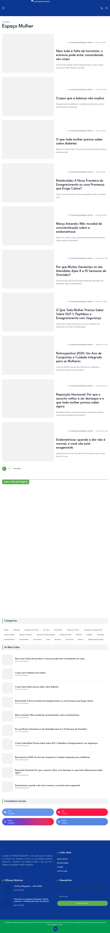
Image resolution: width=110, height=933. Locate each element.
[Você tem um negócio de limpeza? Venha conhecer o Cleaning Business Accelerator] (7, 903)
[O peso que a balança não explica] (28, 96)
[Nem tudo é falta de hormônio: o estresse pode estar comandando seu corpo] (28, 53)
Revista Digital (62, 863)
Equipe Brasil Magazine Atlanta (82, 42)
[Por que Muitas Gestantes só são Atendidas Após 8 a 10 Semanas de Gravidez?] (28, 269)
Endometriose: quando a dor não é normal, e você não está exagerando (80, 443)
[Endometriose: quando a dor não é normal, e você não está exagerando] (28, 441)
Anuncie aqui (62, 871)
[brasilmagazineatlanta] (55, 8)
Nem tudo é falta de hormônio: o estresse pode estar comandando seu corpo (79, 55)
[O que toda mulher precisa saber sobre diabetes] (28, 139)
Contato (60, 867)
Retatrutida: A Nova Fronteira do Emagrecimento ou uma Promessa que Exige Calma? (80, 184)
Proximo (17, 468)
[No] (107, 926)
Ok (56, 929)
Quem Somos (62, 859)
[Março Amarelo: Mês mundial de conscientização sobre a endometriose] (28, 225)
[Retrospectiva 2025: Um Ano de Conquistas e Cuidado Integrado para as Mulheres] (28, 355)
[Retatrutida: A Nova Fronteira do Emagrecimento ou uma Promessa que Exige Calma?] (28, 182)
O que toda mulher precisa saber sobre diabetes (37, 687)
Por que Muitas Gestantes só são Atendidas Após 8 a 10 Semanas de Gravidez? (81, 271)
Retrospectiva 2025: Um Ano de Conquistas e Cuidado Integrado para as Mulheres (79, 357)
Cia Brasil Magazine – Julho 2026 (28, 886)
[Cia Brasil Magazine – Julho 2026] (7, 890)
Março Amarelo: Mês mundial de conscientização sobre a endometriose (79, 227)
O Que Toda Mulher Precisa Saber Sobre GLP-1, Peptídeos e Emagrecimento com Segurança (80, 314)
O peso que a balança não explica (80, 98)
